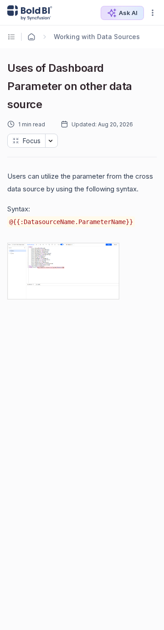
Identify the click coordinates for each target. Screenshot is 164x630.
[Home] (31, 37)
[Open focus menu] (51, 141)
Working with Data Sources (97, 36)
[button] (153, 13)
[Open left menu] (12, 37)
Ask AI (128, 12)
